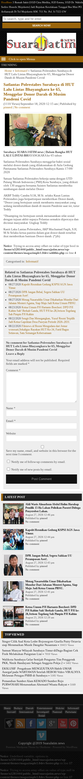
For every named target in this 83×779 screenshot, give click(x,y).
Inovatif (11, 711)
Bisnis (7, 708)
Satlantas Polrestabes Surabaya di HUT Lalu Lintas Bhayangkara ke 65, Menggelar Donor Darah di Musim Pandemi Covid (38, 91)
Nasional (57, 711)
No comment (22, 107)
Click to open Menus (21, 59)
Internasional (26, 711)
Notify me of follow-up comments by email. (38, 462)
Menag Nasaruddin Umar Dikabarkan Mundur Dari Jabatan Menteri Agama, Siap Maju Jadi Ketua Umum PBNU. (43, 301)
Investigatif (43, 711)
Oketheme (45, 747)
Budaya (18, 708)
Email (11, 421)
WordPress (71, 747)
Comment (13, 370)
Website (11, 433)
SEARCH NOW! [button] (41, 25)
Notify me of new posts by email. (31, 469)
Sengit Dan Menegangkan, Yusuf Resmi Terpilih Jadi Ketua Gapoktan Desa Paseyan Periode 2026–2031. (42, 320)
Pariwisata (70, 711)
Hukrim (60, 708)
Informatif (21, 70)
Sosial (42, 715)
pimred (7, 107)
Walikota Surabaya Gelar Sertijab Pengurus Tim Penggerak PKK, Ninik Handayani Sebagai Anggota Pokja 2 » (38, 661)
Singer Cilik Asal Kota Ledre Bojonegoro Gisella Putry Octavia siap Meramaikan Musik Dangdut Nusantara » (41, 643)
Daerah (29, 708)
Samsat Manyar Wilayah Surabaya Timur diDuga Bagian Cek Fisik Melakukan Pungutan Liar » (40, 652)
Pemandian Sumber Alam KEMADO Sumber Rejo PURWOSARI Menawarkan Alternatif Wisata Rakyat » (35, 682)
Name (10, 408)
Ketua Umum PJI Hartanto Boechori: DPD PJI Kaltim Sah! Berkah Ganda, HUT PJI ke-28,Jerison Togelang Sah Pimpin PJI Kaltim (42, 311)
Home (8, 70)
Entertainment (44, 708)
